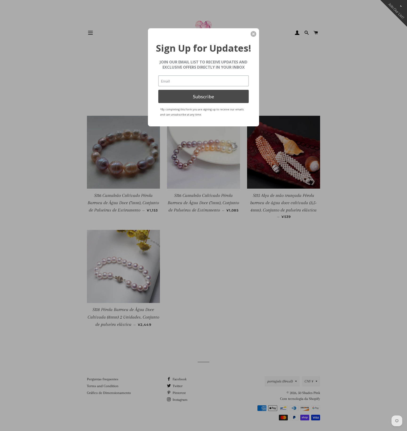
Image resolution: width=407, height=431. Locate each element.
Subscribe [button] (203, 96)
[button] (253, 34)
